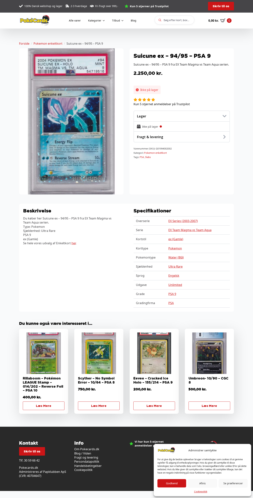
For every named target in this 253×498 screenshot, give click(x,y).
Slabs (148, 157)
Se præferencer (233, 483)
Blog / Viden (82, 453)
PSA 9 (172, 294)
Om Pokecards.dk (86, 449)
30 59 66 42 (32, 460)
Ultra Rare (175, 266)
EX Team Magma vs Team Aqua (190, 230)
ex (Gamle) (175, 239)
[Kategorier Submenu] (104, 21)
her (73, 243)
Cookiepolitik (200, 491)
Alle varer (75, 20)
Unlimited (175, 285)
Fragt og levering (86, 457)
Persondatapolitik (86, 461)
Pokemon (175, 248)
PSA (142, 157)
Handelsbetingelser (88, 466)
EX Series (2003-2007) (183, 221)
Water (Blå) (176, 257)
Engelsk (173, 276)
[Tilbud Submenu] (123, 21)
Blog (133, 20)
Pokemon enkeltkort (48, 43)
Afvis (202, 483)
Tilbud (116, 20)
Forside (24, 43)
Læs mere (43, 405)
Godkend (172, 483)
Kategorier (94, 20)
